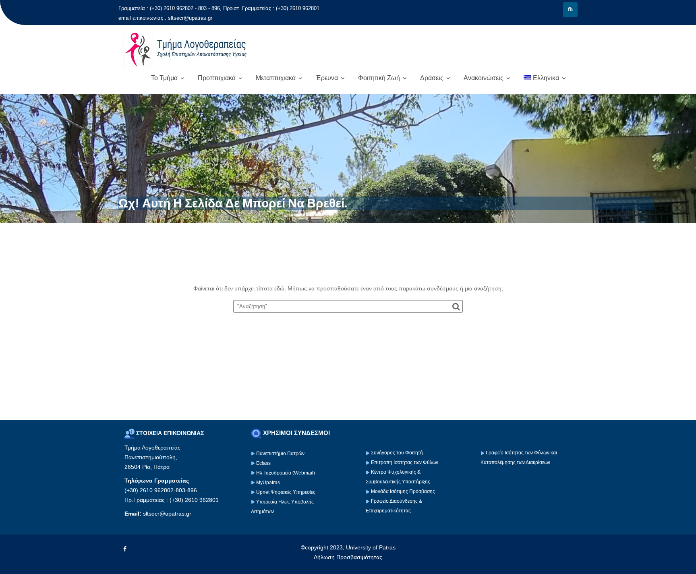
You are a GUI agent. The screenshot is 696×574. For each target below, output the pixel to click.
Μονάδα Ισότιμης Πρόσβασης (403, 491)
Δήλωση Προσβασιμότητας (348, 557)
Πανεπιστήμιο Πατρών (280, 453)
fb (570, 9)
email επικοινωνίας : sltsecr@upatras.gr (165, 18)
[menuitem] (545, 78)
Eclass (263, 463)
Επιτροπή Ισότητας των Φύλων (404, 462)
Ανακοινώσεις (483, 78)
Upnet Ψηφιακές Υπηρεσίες (285, 492)
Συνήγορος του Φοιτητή (397, 453)
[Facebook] (124, 549)
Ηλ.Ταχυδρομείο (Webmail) (285, 473)
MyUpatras (268, 482)
